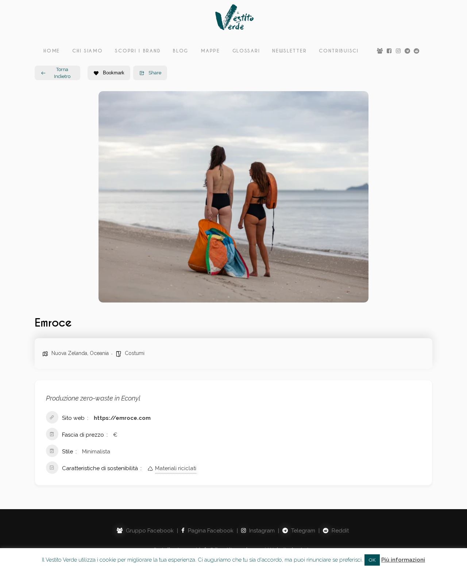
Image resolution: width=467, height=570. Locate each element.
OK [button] (372, 560)
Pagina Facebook (210, 530)
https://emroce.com (122, 418)
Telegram (302, 530)
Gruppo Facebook (149, 530)
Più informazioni (403, 560)
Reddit (339, 530)
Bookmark (113, 72)
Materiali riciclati (175, 468)
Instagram (261, 530)
